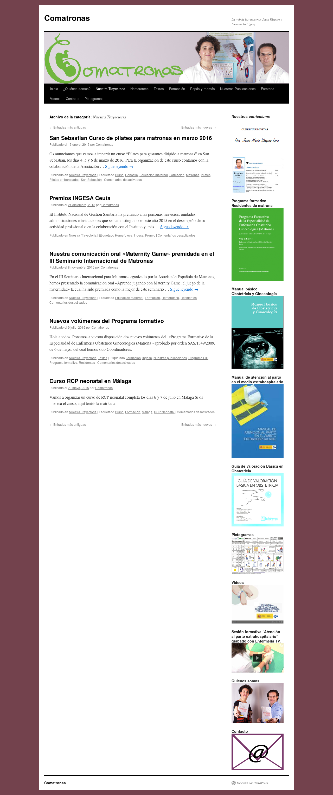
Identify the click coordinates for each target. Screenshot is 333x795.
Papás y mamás (202, 88)
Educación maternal (153, 175)
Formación (177, 88)
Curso (119, 175)
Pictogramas (94, 98)
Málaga (147, 412)
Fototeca (267, 88)
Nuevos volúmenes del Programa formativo (106, 321)
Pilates (205, 175)
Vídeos (55, 98)
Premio (150, 235)
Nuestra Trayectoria (110, 88)
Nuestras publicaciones (170, 357)
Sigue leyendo (119, 166)
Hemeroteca (139, 88)
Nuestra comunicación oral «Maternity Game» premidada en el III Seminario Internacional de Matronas (131, 257)
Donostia (131, 175)
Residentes (189, 297)
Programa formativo (63, 362)
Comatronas (67, 17)
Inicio (54, 88)
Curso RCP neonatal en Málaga (90, 381)
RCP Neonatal (164, 412)
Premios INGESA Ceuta (80, 198)
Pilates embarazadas (64, 179)
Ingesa (139, 235)
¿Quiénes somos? (77, 88)
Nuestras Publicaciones (238, 88)
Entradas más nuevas (198, 127)
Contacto (72, 98)
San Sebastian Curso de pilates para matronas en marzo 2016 (130, 138)
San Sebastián (91, 179)
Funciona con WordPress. (253, 783)
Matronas (192, 175)
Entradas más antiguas (67, 127)
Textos (159, 88)
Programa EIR (198, 357)
